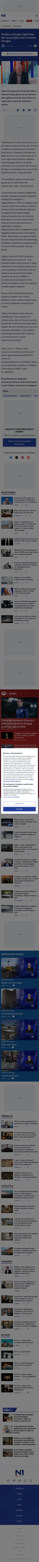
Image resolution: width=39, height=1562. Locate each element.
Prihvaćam (19, 809)
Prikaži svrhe (19, 803)
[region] (19, 781)
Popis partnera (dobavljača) (11, 797)
